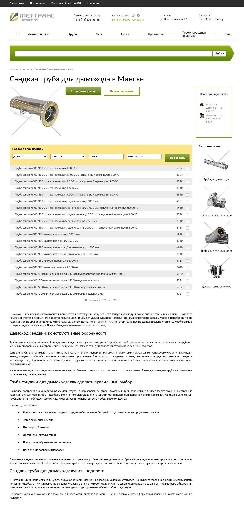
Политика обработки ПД (66, 3)
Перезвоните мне (121, 91)
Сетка (125, 34)
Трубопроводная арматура (194, 34)
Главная (14, 69)
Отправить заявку (83, 90)
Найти (220, 53)
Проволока (156, 34)
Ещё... (229, 34)
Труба (73, 34)
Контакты (93, 3)
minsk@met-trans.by (211, 19)
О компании (17, 3)
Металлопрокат (39, 34)
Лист (99, 34)
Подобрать (177, 157)
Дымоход (27, 69)
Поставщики (37, 3)
